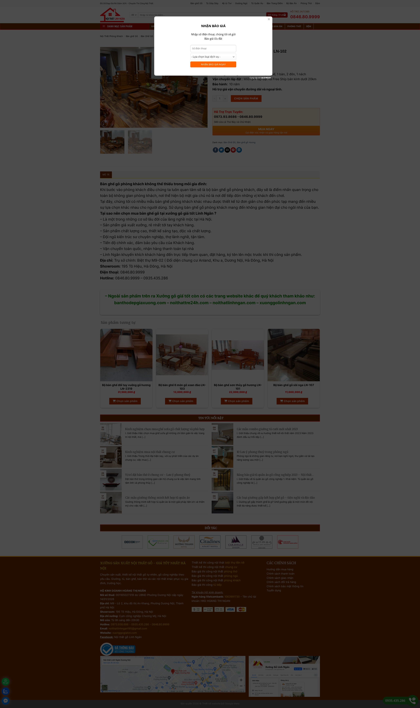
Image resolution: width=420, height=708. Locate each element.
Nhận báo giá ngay (213, 64)
